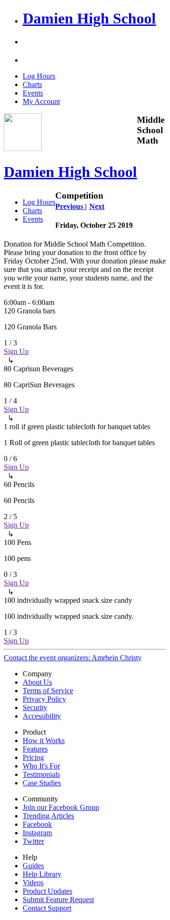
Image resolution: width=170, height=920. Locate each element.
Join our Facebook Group (61, 807)
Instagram (37, 833)
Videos (33, 883)
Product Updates (47, 891)
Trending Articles (48, 816)
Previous (70, 206)
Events (33, 93)
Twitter (33, 841)
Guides (33, 866)
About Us (37, 682)
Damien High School (89, 18)
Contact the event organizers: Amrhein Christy (73, 658)
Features (35, 749)
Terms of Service (48, 691)
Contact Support (47, 908)
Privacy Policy (44, 699)
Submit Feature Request (58, 900)
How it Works (44, 740)
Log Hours (39, 76)
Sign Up (16, 351)
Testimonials (41, 774)
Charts (32, 84)
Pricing (33, 757)
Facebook (37, 824)
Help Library (42, 874)
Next (96, 206)
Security (35, 708)
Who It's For (41, 766)
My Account (41, 101)
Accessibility (42, 716)
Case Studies (42, 783)
